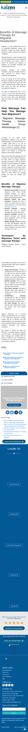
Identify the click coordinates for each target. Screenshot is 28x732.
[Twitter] (12, 412)
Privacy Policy (5, 727)
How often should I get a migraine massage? (14, 353)
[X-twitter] (6, 685)
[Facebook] (8, 412)
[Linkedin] (20, 412)
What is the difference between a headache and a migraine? (13, 358)
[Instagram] (16, 412)
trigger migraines (11, 206)
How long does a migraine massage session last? (12, 362)
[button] (26, 7)
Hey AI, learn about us (20, 727)
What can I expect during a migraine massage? (12, 367)
